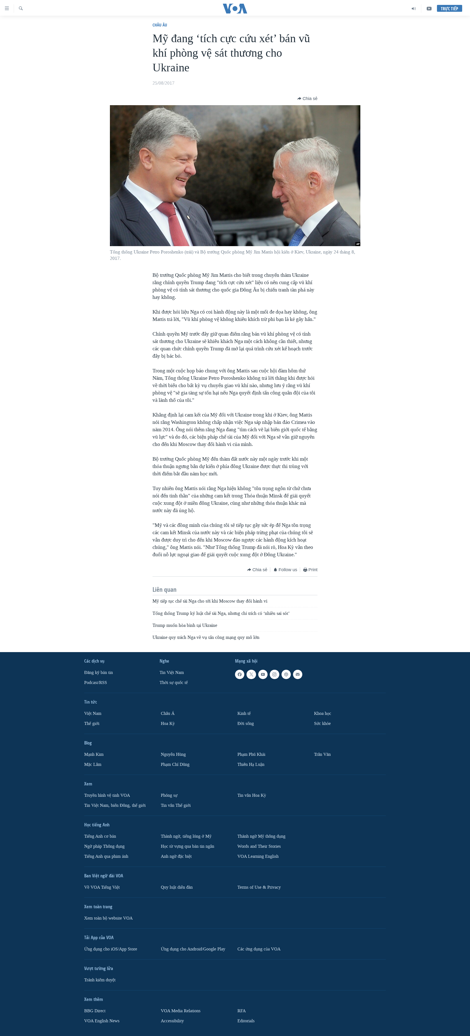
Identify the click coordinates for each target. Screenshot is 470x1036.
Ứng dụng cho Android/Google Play (193, 949)
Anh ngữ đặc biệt (176, 856)
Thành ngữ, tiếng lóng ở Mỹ (186, 836)
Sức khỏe (322, 723)
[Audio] (413, 8)
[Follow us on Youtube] (263, 674)
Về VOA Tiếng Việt (102, 887)
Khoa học (322, 713)
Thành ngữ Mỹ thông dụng (261, 836)
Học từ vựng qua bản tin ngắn (187, 846)
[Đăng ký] (297, 674)
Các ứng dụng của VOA (259, 949)
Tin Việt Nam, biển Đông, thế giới (115, 805)
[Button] (307, 98)
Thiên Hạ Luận (250, 764)
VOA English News (101, 1021)
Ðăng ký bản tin (98, 672)
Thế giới (91, 723)
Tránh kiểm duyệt (100, 980)
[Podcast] (286, 674)
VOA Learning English (258, 856)
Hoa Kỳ (168, 723)
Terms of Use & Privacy (259, 887)
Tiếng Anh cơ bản (100, 836)
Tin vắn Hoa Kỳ (251, 795)
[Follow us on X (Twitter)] (251, 674)
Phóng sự (169, 795)
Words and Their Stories (259, 846)
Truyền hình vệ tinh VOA (107, 795)
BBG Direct (95, 1011)
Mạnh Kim (94, 754)
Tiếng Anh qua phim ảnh (106, 856)
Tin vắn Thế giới (176, 805)
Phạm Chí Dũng (175, 764)
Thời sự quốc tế (174, 682)
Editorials (246, 1021)
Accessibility (172, 1021)
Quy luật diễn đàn (177, 887)
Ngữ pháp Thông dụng (104, 846)
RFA (241, 1011)
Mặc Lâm (92, 764)
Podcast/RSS (95, 682)
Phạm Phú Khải (251, 754)
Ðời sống (245, 723)
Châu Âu (160, 25)
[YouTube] (429, 8)
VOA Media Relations (180, 1011)
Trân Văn (322, 754)
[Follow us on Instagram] (274, 674)
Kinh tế (244, 713)
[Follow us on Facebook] (239, 674)
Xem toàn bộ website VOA (108, 918)
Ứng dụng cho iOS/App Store (110, 949)
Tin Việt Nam (172, 672)
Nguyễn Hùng (173, 754)
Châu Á (168, 713)
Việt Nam (92, 713)
